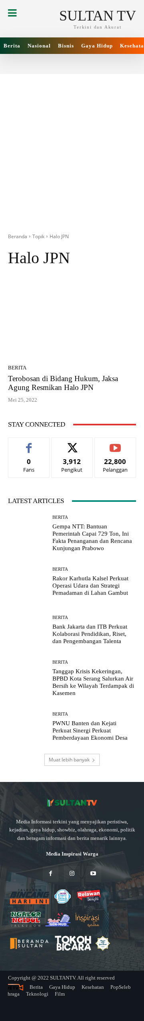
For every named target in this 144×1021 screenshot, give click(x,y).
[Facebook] (50, 874)
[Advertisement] (72, 146)
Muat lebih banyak (69, 759)
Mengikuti (72, 444)
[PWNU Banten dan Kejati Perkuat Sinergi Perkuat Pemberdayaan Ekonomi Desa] (27, 726)
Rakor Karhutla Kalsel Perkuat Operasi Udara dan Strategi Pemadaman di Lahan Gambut (90, 585)
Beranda (17, 236)
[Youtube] (93, 874)
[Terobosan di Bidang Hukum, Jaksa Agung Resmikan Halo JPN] (72, 318)
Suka (29, 444)
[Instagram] (72, 874)
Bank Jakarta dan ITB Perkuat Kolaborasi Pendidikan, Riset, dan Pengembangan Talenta (89, 633)
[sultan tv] (72, 802)
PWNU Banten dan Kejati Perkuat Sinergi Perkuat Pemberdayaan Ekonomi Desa (90, 730)
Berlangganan (115, 444)
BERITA (17, 367)
